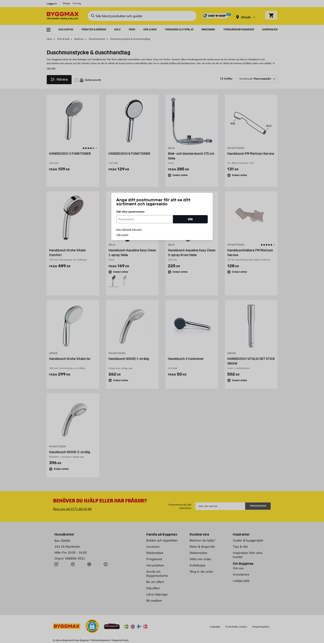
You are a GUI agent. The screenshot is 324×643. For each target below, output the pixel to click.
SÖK (190, 219)
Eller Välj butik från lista (129, 229)
